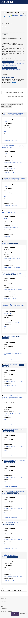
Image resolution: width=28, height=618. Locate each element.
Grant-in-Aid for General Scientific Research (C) (13, 289)
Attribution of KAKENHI (6, 611)
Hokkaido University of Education (10, 140)
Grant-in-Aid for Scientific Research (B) (11, 227)
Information (3, 598)
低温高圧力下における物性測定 (11, 364)
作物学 (3, 69)
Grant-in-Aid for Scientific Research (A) (11, 322)
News (2, 606)
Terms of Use (4, 608)
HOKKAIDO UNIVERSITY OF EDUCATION (12, 267)
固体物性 (4, 63)
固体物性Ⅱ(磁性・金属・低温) (14, 63)
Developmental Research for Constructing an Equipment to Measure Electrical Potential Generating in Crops (13, 397)
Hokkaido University (8, 236)
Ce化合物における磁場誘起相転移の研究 (13, 429)
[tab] (14, 92)
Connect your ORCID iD (17, 15)
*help (25, 15)
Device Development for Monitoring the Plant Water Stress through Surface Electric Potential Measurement (13, 305)
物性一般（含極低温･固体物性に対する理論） (13, 576)
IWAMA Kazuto (7, 218)
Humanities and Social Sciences (13, 69)
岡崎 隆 (5, 121)
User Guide (3, 601)
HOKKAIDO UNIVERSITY (9, 330)
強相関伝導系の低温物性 (9, 336)
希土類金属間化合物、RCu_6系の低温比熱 (14, 522)
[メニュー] (26, 2)
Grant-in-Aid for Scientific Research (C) (12, 258)
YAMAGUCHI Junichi (8, 313)
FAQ (2, 603)
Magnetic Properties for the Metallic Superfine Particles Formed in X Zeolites (11, 555)
